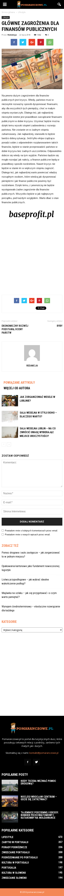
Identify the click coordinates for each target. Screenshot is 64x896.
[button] (59, 4)
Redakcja (12, 35)
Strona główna (8, 12)
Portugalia (9, 867)
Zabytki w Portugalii (15, 842)
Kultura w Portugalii (15, 862)
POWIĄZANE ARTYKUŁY (19, 383)
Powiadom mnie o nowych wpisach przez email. (27, 534)
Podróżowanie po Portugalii (20, 857)
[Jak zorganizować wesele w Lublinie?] (10, 400)
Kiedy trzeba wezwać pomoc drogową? (38, 782)
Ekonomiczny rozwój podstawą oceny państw (15, 329)
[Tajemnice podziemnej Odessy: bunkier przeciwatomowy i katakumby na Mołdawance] (10, 817)
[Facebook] (27, 762)
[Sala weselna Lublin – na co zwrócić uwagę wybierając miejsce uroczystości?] (10, 432)
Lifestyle (6, 17)
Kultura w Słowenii (14, 872)
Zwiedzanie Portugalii (16, 852)
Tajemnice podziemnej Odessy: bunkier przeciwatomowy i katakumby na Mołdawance (40, 815)
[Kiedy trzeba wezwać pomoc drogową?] (10, 785)
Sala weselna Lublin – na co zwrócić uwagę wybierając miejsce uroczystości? (38, 432)
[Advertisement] (32, 257)
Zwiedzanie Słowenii (14, 877)
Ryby (59, 325)
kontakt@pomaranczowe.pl (43, 752)
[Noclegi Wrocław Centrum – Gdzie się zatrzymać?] (10, 801)
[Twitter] (36, 762)
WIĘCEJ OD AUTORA (17, 388)
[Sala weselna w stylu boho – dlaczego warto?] (10, 416)
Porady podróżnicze (14, 847)
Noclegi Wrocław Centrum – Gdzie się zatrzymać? (39, 798)
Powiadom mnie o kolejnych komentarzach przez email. (31, 530)
